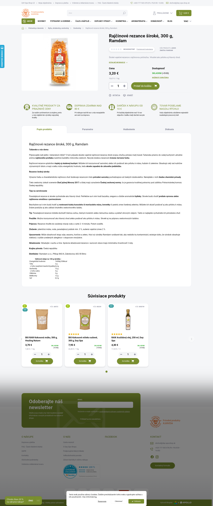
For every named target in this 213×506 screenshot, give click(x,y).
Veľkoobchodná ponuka (72, 455)
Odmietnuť (119, 501)
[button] (106, 371)
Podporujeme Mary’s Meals (73, 451)
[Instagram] (157, 456)
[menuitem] (28, 21)
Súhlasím (137, 501)
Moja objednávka (45, 3)
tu (96, 497)
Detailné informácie (117, 62)
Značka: (166, 50)
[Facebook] (152, 456)
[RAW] (128, 319)
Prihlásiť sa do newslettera (90, 419)
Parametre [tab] (87, 129)
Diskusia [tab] (169, 129)
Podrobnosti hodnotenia (145, 49)
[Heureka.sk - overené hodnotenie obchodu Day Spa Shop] (81, 471)
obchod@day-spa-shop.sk (165, 443)
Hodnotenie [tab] (129, 129)
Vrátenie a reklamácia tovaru (83, 3)
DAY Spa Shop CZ (28, 3)
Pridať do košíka (142, 85)
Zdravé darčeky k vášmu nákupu (75, 460)
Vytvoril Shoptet (166, 503)
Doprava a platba (61, 3)
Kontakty (25, 455)
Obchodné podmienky (30, 460)
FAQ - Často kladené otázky (108, 3)
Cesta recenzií (68, 442)
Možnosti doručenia (160, 77)
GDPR (24, 451)
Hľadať (124, 13)
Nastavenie (102, 501)
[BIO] (85, 319)
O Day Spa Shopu (69, 447)
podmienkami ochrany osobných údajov (114, 412)
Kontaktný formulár (162, 466)
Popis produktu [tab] (44, 129)
